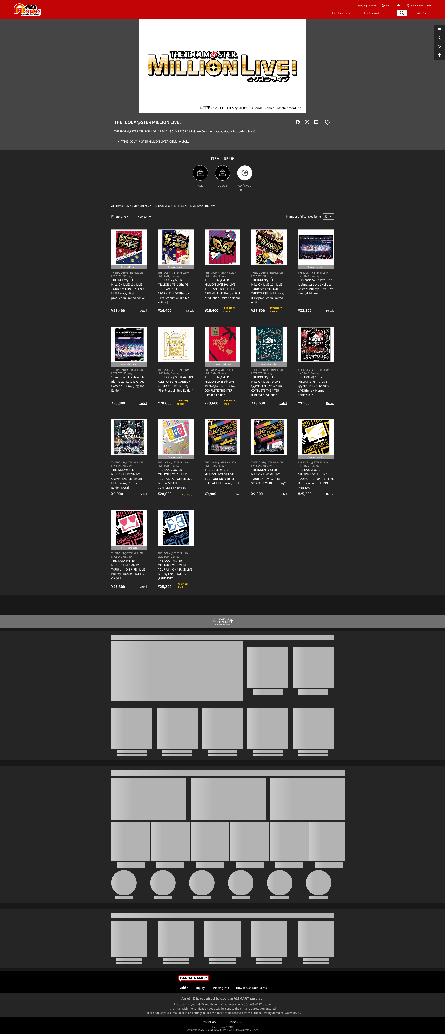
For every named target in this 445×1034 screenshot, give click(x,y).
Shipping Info (220, 988)
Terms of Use (236, 1021)
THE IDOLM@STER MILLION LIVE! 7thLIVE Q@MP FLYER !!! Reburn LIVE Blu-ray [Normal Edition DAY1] (313, 410)
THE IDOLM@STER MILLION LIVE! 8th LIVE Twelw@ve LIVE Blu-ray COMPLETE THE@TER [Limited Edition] (220, 410)
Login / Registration (366, 5)
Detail (143, 335)
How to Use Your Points (251, 988)
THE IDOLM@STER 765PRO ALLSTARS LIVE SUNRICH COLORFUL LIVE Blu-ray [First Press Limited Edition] (175, 408)
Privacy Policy (209, 1021)
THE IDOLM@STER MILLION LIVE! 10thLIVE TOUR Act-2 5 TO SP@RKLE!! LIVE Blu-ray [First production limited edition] (173, 315)
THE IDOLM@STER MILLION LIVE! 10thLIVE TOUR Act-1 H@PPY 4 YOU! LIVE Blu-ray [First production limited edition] (129, 313)
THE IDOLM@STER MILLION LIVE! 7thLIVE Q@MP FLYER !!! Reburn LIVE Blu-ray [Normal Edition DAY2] (126, 503)
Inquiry (200, 988)
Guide (183, 987)
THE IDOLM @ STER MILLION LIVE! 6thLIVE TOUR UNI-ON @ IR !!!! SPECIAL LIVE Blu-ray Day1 (222, 501)
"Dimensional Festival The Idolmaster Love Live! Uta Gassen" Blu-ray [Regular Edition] (128, 408)
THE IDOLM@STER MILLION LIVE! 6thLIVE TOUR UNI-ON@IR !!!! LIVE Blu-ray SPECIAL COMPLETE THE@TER (175, 503)
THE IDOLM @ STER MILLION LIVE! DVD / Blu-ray (127, 298)
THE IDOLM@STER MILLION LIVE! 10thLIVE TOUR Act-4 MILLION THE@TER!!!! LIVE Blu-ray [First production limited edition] (267, 315)
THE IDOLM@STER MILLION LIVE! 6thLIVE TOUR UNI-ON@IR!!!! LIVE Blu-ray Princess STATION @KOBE (128, 594)
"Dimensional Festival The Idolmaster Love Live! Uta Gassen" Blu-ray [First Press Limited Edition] (315, 311)
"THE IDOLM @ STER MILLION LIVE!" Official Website (155, 141)
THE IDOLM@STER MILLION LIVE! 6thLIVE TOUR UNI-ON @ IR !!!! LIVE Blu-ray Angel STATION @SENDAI (316, 503)
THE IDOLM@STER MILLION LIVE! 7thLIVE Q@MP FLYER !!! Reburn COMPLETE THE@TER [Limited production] (266, 410)
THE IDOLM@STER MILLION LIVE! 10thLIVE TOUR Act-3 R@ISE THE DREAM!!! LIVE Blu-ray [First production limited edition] (222, 313)
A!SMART (228, 1026)
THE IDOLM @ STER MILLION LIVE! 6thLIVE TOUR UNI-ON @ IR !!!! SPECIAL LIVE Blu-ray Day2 (268, 501)
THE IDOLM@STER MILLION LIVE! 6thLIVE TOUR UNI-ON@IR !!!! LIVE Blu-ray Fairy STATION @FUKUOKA (175, 594)
